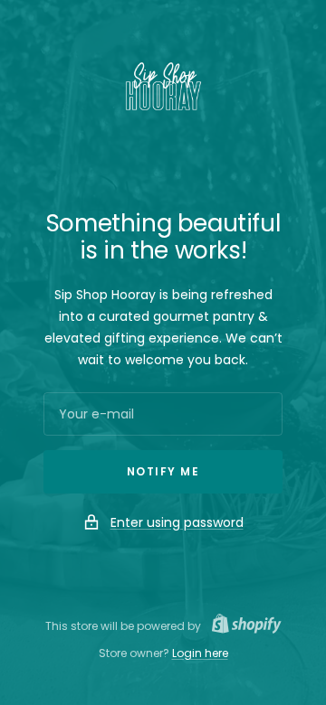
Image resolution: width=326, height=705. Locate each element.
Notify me (163, 471)
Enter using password (177, 522)
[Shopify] (241, 626)
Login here (200, 653)
